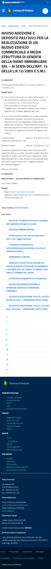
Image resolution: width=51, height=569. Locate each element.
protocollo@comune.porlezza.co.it (15, 505)
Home (3, 26)
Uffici (9, 405)
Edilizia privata (13, 26)
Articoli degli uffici (13, 446)
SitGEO (9, 429)
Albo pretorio (12, 464)
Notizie (9, 444)
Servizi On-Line (13, 420)
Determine (11, 461)
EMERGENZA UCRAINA (19, 256)
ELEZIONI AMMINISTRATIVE (21, 229)
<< (7, 316)
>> (7, 369)
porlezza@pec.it (8, 510)
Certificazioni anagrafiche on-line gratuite (27, 278)
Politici (9, 403)
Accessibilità (5, 558)
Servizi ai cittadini (13, 426)
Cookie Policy (27, 551)
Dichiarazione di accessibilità (23, 558)
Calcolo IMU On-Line (15, 423)
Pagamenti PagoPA (14, 417)
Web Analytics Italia (14, 449)
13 (7, 364)
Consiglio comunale (14, 397)
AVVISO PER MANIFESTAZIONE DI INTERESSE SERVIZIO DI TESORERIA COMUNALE (23, 287)
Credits (40, 558)
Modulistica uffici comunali (17, 467)
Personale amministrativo (17, 408)
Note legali (40, 551)
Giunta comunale (13, 400)
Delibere (10, 458)
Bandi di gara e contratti (16, 469)
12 (7, 359)
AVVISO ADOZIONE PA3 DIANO (22, 191)
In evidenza (12, 441)
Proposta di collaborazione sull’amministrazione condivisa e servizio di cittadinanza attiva (25, 248)
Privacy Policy (14, 551)
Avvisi (23, 26)
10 (7, 349)
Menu (3, 11)
